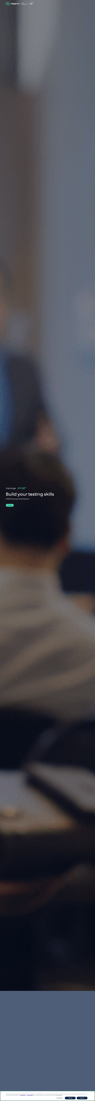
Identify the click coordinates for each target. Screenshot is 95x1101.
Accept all (82, 1098)
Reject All (70, 1098)
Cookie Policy (22, 1095)
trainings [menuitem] (11, 488)
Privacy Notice (30, 1095)
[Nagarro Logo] (16, 3)
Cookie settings (59, 1098)
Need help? (10, 505)
